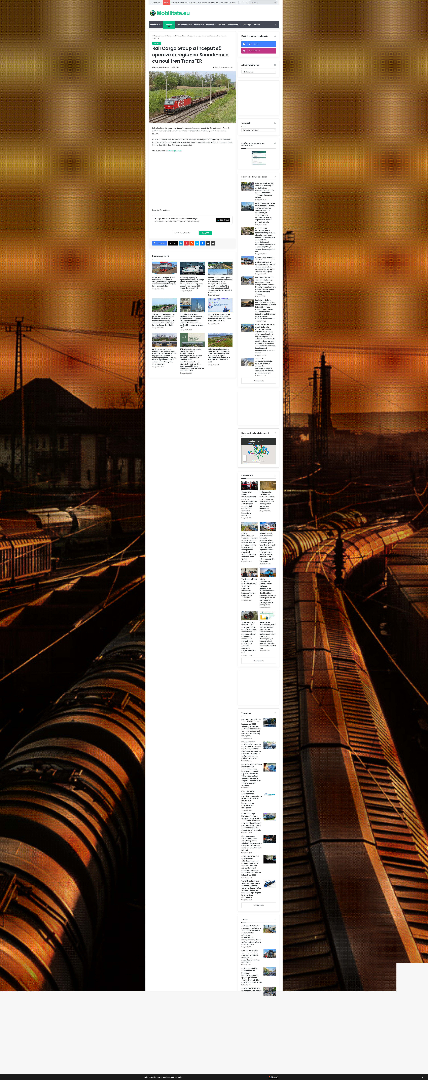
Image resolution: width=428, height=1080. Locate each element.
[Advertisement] (236, 12)
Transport (168, 25)
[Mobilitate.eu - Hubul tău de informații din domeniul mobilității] (169, 13)
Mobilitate (198, 25)
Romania (221, 25)
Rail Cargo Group (175, 151)
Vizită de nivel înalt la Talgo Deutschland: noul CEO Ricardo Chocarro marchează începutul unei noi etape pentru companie (249, 588)
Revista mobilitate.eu (222, 1067)
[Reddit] (191, 243)
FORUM (257, 25)
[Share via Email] (208, 243)
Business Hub (233, 25)
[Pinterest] (186, 243)
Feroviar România (183, 25)
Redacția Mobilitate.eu (161, 67)
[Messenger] (202, 243)
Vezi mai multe (259, 381)
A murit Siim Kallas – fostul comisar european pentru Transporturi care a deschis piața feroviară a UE (219, 317)
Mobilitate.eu (155, 25)
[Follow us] (214, 1044)
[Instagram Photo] (156, 1047)
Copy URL (205, 233)
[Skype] (197, 243)
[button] (214, 1077)
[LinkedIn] (181, 243)
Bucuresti (210, 25)
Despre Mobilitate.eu (206, 1067)
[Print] (213, 243)
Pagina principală (160, 36)
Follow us (214, 1053)
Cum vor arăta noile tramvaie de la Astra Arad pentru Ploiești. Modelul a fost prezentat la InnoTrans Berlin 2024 (250, 956)
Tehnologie (247, 25)
